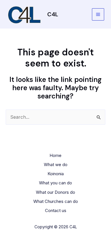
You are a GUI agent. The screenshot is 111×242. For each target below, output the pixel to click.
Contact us (55, 210)
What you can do (55, 182)
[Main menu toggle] (98, 14)
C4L (52, 14)
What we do (55, 164)
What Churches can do (55, 201)
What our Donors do (55, 192)
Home (55, 155)
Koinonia (56, 173)
